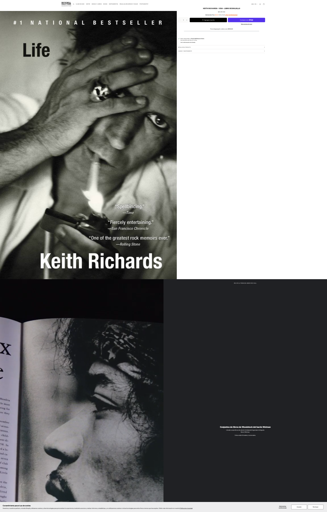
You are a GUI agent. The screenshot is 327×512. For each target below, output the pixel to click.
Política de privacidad (186, 508)
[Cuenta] (260, 4)
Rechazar (315, 507)
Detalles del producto (184, 47)
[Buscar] (73, 4)
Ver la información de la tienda (187, 42)
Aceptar (299, 507)
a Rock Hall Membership (231, 15)
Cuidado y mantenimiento (185, 51)
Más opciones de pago (246, 24)
